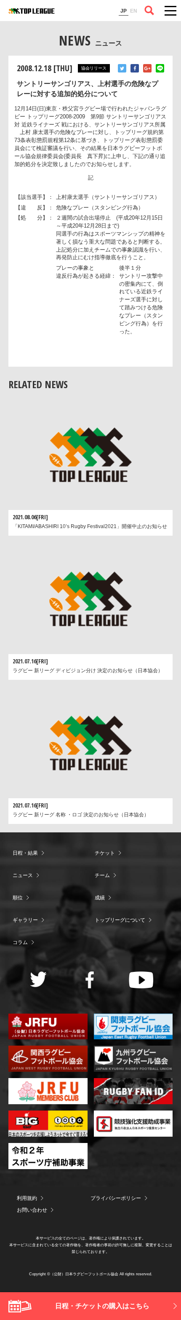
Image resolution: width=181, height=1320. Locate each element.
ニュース (23, 875)
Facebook (134, 68)
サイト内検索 (149, 10)
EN (133, 11)
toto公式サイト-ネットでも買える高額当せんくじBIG (48, 1124)
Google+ (147, 68)
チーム (102, 875)
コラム (20, 942)
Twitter (122, 68)
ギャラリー (25, 920)
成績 (100, 898)
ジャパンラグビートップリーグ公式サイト (31, 11)
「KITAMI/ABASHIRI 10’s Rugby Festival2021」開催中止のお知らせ (90, 526)
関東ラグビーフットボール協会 (133, 1027)
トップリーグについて (120, 920)
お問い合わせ (32, 1210)
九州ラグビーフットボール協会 (133, 1059)
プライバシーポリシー (115, 1198)
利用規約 (27, 1198)
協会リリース (93, 68)
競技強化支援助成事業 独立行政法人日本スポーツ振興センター (133, 1124)
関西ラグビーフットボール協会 (48, 1059)
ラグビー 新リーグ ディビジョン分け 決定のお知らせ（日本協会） (88, 670)
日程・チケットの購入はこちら (102, 1305)
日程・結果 (25, 853)
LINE (160, 68)
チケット (105, 853)
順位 (18, 898)
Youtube (141, 979)
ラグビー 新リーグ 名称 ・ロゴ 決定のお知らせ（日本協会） (81, 815)
